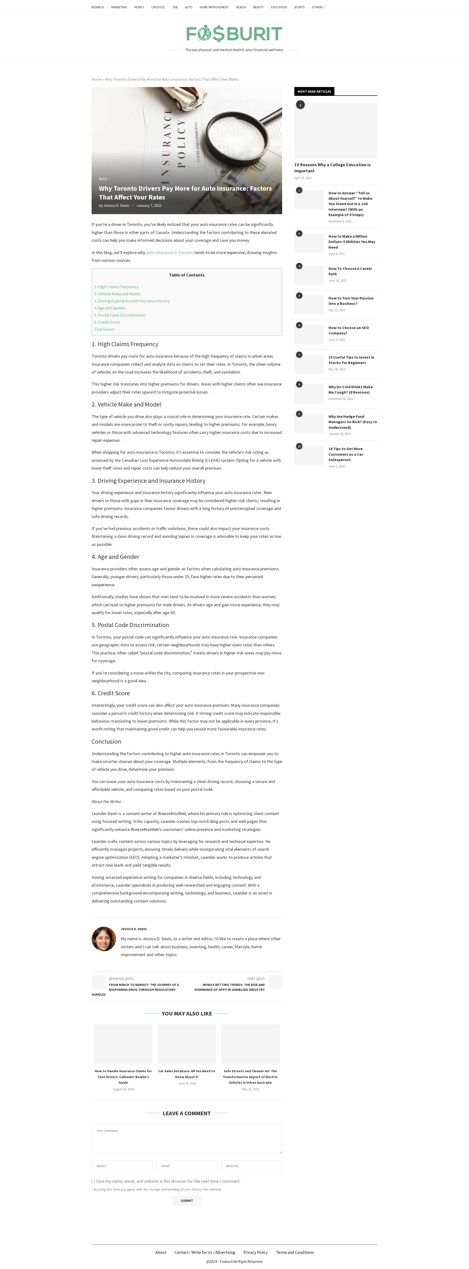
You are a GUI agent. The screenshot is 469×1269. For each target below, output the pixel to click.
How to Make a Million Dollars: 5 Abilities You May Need (352, 242)
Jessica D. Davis (116, 205)
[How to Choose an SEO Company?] (309, 334)
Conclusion (104, 329)
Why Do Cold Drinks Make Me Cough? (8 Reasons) (351, 389)
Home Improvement (214, 7)
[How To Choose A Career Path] (309, 275)
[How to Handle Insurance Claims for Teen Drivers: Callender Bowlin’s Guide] (123, 1044)
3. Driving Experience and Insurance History (132, 301)
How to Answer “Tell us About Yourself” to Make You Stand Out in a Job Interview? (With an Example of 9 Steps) (350, 203)
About (160, 1252)
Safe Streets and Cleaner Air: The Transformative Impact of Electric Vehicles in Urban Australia (250, 1077)
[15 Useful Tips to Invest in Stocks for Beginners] (309, 364)
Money (139, 7)
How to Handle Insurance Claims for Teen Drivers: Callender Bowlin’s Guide (123, 1077)
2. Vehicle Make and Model (117, 294)
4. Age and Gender (110, 308)
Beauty (258, 7)
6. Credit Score (107, 322)
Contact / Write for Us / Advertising (205, 1252)
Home (97, 79)
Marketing (119, 7)
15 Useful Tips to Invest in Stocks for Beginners (351, 360)
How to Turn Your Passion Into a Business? (351, 301)
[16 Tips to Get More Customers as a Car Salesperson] (309, 455)
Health (241, 7)
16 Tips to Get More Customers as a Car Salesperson (346, 454)
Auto (188, 7)
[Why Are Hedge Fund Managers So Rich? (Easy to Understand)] (309, 423)
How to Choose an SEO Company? (349, 330)
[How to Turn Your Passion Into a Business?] (309, 305)
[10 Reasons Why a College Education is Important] (335, 131)
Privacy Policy (256, 1252)
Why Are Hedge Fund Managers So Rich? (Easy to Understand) (353, 422)
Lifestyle (158, 7)
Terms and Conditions (295, 1252)
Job (175, 7)
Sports (299, 7)
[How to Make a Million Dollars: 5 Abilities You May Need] (309, 243)
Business (98, 7)
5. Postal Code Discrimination (119, 315)
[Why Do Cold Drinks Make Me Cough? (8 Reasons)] (309, 394)
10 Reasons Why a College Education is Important (332, 168)
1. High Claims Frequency (116, 286)
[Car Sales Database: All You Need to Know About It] (187, 1044)
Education (279, 7)
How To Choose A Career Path (350, 271)
